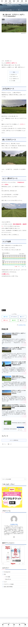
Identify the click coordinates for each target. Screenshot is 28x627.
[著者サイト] (14, 537)
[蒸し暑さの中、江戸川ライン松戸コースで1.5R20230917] (17, 380)
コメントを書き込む (14, 440)
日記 (5, 574)
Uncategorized (7, 571)
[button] (25, 479)
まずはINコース (14, 74)
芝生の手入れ (8, 579)
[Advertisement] (14, 46)
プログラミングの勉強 (8, 584)
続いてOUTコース (14, 76)
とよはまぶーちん (14, 524)
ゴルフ (4, 310)
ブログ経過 (7, 576)
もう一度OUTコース (15, 78)
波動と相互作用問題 (8, 586)
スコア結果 (13, 80)
